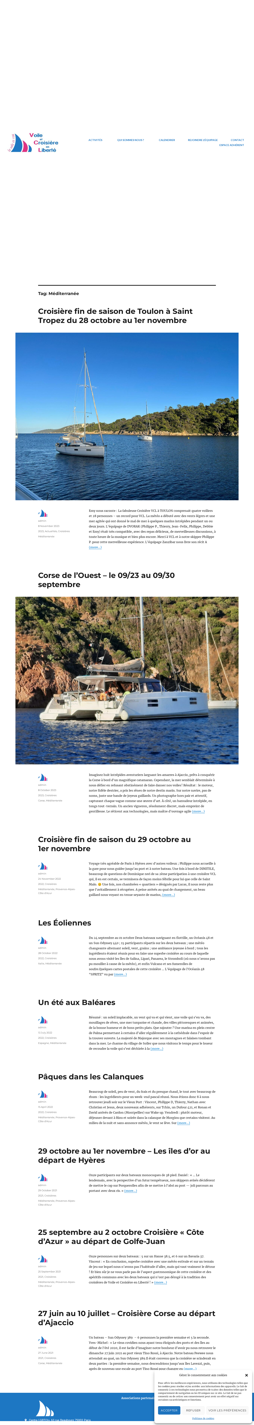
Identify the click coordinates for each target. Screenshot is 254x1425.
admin (42, 520)
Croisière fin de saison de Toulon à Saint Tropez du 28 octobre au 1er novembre (115, 316)
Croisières (64, 531)
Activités (95, 140)
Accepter (169, 1410)
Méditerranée (46, 536)
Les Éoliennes (64, 922)
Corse (41, 800)
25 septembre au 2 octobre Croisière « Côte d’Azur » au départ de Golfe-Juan (121, 1237)
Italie (41, 963)
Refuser (193, 1410)
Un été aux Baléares (76, 1002)
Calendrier (167, 140)
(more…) (95, 547)
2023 (41, 531)
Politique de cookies (203, 1418)
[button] (246, 1375)
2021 (40, 1195)
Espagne (43, 1043)
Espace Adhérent (231, 145)
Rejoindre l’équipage (203, 140)
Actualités (51, 531)
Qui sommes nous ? (130, 140)
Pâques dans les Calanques (91, 1076)
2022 (41, 883)
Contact (237, 140)
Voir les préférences (227, 1410)
